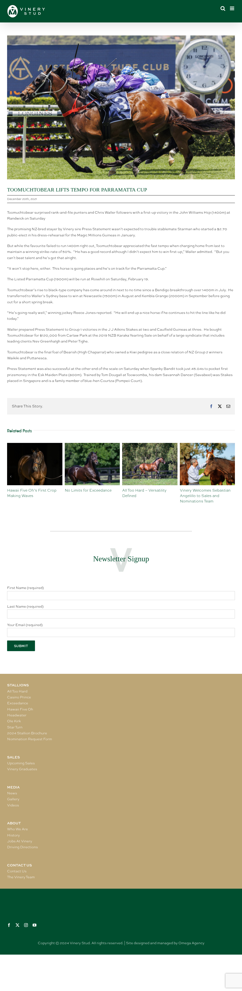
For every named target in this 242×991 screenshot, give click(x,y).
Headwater (16, 715)
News (12, 793)
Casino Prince (19, 697)
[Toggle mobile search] (222, 8)
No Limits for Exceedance (30, 490)
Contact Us (16, 871)
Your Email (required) (25, 625)
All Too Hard (17, 691)
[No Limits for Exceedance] (34, 445)
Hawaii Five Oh (20, 709)
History (13, 835)
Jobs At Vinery (19, 841)
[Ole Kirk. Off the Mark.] (207, 445)
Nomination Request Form (29, 739)
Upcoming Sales (21, 763)
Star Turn (14, 727)
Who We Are (17, 829)
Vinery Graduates (22, 769)
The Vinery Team (21, 877)
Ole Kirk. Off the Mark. (200, 490)
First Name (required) (25, 587)
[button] (10, 476)
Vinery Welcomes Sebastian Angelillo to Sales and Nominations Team (147, 496)
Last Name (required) (25, 606)
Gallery (13, 799)
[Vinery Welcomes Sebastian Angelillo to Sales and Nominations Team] (149, 445)
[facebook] (9, 925)
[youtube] (34, 925)
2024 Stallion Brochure (27, 733)
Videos (13, 805)
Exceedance (17, 703)
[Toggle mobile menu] (232, 8)
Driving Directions (22, 847)
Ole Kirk (14, 721)
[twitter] (17, 925)
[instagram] (26, 925)
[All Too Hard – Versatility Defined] (92, 445)
